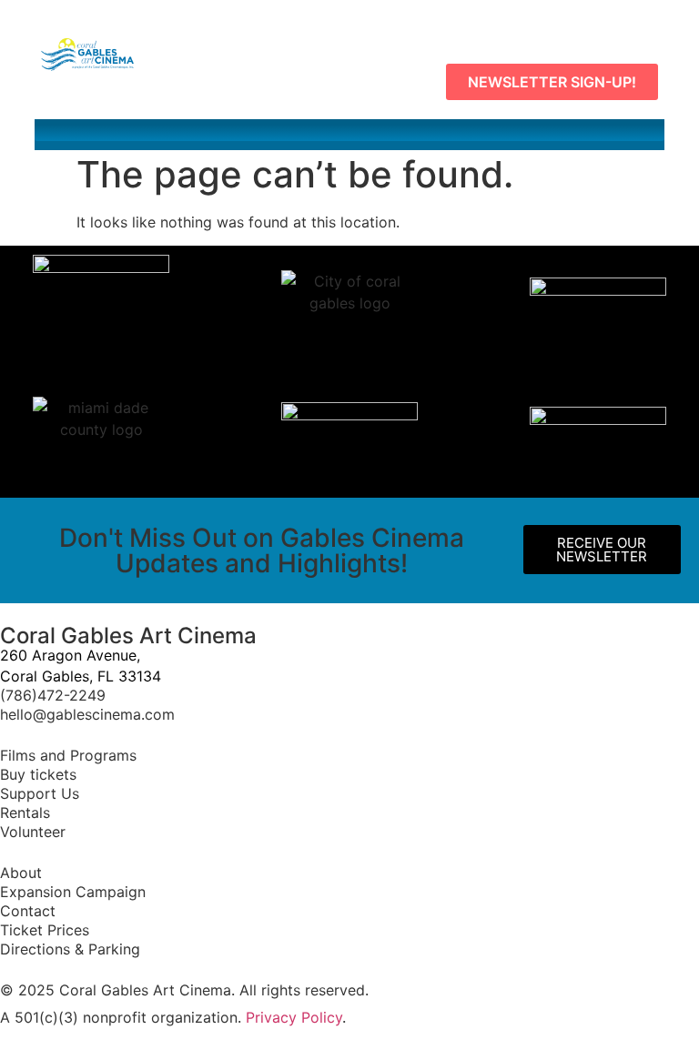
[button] (349, 130)
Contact (30, 911)
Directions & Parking (70, 949)
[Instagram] (599, 27)
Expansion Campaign (75, 892)
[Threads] (640, 27)
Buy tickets (38, 774)
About (21, 872)
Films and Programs (68, 755)
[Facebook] (517, 27)
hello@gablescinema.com (87, 714)
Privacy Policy (294, 1017)
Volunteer (35, 832)
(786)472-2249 (53, 695)
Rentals (25, 812)
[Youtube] (558, 27)
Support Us (39, 793)
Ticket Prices (44, 930)
